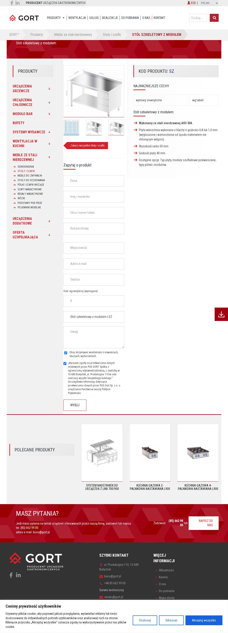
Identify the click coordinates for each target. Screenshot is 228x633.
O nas (146, 18)
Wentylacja (77, 18)
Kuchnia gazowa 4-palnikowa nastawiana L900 (198, 487)
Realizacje (110, 18)
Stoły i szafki (26, 171)
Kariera (163, 577)
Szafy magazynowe (30, 189)
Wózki (21, 198)
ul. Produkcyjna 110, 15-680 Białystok (119, 567)
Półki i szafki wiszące (31, 184)
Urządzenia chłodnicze (22, 102)
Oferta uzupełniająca (25, 234)
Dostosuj (145, 620)
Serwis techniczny (111, 590)
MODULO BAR (23, 114)
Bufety (18, 123)
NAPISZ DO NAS (206, 523)
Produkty (54, 18)
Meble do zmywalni (30, 175)
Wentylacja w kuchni (25, 143)
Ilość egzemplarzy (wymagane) (80, 291)
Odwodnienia (26, 166)
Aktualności (166, 570)
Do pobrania (130, 18)
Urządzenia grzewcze (22, 88)
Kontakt (159, 18)
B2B (193, 3)
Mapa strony (167, 598)
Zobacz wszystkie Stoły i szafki (87, 145)
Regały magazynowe (30, 193)
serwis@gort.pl (113, 597)
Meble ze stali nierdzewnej (25, 157)
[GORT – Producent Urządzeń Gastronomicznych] (24, 18)
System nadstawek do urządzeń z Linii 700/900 (102, 487)
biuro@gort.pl (41, 532)
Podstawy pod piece (30, 203)
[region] (114, 616)
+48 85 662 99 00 (115, 583)
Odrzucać (171, 620)
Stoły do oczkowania (31, 180)
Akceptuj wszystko (204, 620)
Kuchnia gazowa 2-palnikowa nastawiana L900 (150, 487)
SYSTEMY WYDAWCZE (29, 132)
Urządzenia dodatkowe (22, 221)
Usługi (94, 18)
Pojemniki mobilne (29, 207)
